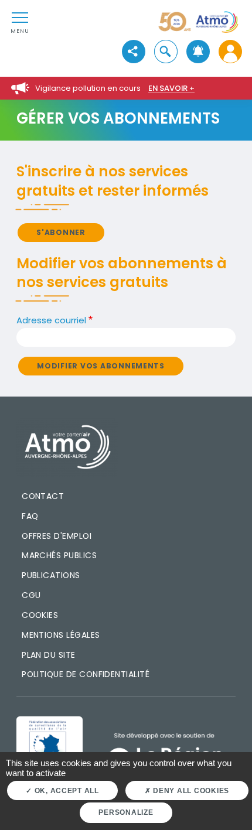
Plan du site (49, 655)
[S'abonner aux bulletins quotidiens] (198, 52)
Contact (43, 496)
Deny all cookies (190, 791)
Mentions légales (61, 635)
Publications (51, 575)
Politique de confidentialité (85, 674)
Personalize (125, 812)
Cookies (40, 615)
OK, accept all (65, 791)
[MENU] (20, 17)
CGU (31, 595)
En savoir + (171, 88)
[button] (165, 52)
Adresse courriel (51, 320)
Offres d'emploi (56, 536)
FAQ (30, 516)
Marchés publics (59, 555)
